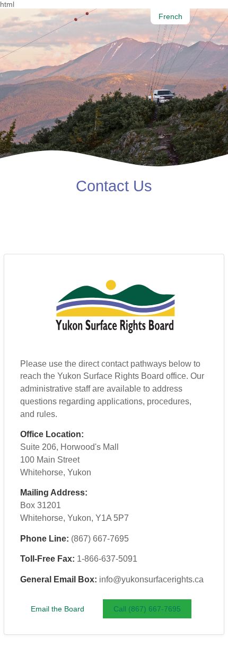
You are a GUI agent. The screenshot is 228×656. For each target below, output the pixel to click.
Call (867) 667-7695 (147, 609)
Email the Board (57, 609)
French (170, 16)
